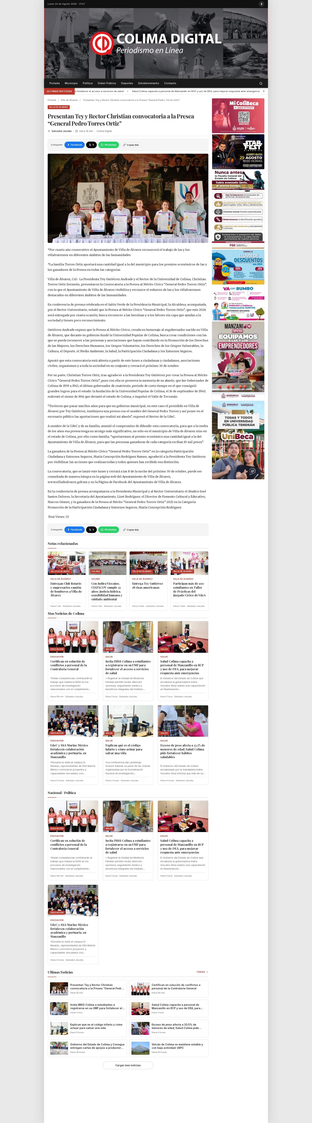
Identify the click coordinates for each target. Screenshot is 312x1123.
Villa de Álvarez (69, 100)
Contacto (170, 83)
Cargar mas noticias (128, 1065)
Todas (200, 972)
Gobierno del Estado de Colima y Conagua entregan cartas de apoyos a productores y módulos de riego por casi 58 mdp (97, 1048)
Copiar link (133, 145)
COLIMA (95, 579)
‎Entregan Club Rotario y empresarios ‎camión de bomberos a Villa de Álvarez (66, 589)
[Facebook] (261, 4)
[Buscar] (261, 83)
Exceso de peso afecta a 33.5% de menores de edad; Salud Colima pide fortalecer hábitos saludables (182, 751)
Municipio (71, 83)
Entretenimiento (148, 83)
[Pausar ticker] (263, 91)
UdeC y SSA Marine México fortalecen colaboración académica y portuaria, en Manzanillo (236, 91)
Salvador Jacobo (62, 131)
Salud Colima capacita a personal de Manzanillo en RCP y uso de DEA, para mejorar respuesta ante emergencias (111, 91)
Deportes (127, 83)
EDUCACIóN (57, 657)
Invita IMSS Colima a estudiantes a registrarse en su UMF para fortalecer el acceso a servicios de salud (128, 667)
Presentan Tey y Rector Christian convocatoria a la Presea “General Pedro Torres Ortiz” (96, 988)
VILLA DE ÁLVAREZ (58, 107)
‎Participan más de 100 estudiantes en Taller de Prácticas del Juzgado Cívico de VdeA (189, 589)
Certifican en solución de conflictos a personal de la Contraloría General (68, 665)
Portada (54, 83)
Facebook (76, 144)
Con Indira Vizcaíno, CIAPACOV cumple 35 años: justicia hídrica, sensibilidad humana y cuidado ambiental (106, 591)
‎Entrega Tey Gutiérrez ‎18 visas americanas (147, 585)
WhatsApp (110, 144)
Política (88, 83)
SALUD (109, 657)
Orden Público (107, 83)
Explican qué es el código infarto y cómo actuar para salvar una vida (123, 749)
